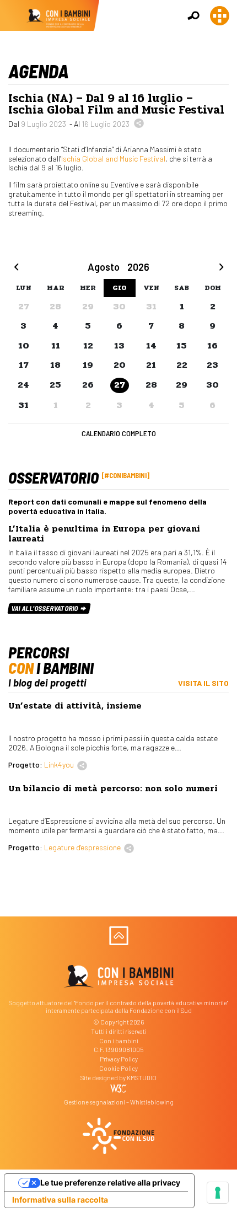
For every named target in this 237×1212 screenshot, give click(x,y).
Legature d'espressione (82, 847)
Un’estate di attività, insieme (75, 705)
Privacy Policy (119, 1059)
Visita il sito (203, 683)
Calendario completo (119, 433)
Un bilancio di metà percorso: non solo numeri (113, 788)
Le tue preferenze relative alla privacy (110, 1182)
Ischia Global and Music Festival (113, 158)
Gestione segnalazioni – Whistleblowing (119, 1102)
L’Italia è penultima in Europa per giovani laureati (104, 533)
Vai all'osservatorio (45, 608)
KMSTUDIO (142, 1077)
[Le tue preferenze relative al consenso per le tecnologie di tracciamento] (217, 1192)
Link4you (59, 764)
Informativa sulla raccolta (60, 1199)
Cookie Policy (118, 1068)
